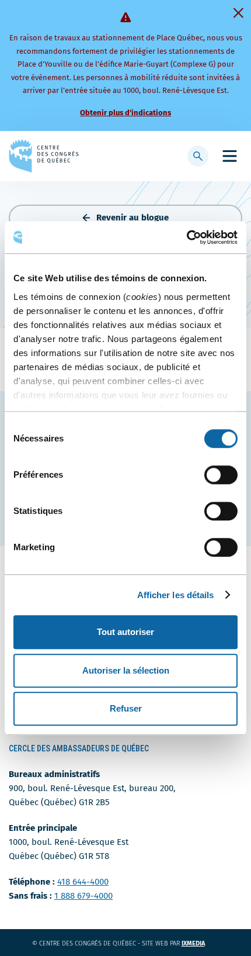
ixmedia (200, 943)
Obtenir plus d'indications (125, 112)
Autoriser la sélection (125, 670)
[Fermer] (238, 13)
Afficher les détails (175, 595)
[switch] (221, 474)
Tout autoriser (125, 632)
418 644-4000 (83, 881)
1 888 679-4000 (83, 896)
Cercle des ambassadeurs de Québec (79, 748)
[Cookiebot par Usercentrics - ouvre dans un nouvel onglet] (186, 237)
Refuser (126, 708)
